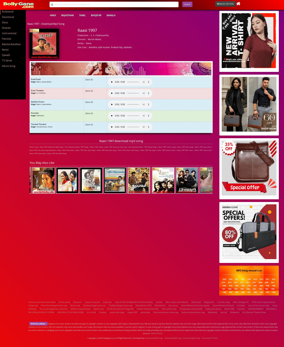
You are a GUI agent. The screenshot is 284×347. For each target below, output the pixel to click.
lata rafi (224, 312)
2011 (248, 282)
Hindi (53, 15)
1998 (273, 286)
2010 (254, 282)
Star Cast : (83, 47)
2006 (224, 286)
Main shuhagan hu (241, 302)
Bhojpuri (96, 15)
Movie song (75, 305)
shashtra (241, 309)
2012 (242, 282)
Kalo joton (78, 302)
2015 (223, 282)
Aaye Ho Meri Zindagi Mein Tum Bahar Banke (134, 302)
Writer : (81, 43)
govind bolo (145, 312)
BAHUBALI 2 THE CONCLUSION (71, 312)
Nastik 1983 (229, 309)
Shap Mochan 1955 (143, 305)
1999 (267, 286)
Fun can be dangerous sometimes (54, 309)
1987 (230, 292)
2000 (261, 286)
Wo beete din (160, 305)
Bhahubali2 (212, 312)
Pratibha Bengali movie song (120, 305)
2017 (267, 279)
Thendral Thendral (38, 124)
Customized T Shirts (209, 338)
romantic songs (223, 302)
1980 (273, 292)
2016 (273, 279)
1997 (223, 289)
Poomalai (35, 113)
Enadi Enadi (36, 79)
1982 (261, 292)
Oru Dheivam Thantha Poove (254, 312)
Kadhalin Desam (37, 101)
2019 (255, 279)
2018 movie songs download (263, 302)
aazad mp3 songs (117, 312)
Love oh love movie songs (258, 305)
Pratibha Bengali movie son (94, 305)
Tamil (82, 15)
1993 (248, 289)
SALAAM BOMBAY (255, 309)
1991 (260, 289)
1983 (255, 292)
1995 (236, 289)
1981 (267, 292)
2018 (261, 279)
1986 (236, 292)
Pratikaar (103, 312)
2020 (249, 279)
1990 (266, 289)
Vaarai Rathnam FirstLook (223, 305)
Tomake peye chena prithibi (191, 309)
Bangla (111, 15)
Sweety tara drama (213, 309)
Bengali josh (209, 302)
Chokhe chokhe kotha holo (148, 309)
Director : (82, 39)
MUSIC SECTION (226, 4)
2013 (236, 282)
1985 (243, 292)
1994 (242, 289)
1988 (224, 292)
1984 (249, 292)
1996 (229, 289)
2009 (260, 282)
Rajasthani (67, 15)
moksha (159, 302)
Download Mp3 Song (154, 338)
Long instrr (107, 302)
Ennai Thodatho (37, 90)
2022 (236, 279)
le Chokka (241, 305)
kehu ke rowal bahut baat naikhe (42, 302)
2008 (266, 282)
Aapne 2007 (133, 312)
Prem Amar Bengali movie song (54, 305)
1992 (254, 289)
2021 (243, 279)
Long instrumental (92, 302)
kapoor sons (99, 309)
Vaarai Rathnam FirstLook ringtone (195, 305)
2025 (224, 279)
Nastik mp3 (196, 302)
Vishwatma (234, 312)
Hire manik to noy (169, 309)
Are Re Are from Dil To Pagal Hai (120, 309)
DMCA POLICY (157, 333)
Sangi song (33, 305)
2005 (230, 286)
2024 (230, 279)
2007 (272, 282)
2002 (249, 286)
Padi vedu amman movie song (166, 312)
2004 (236, 286)
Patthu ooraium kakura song (193, 312)
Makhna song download (80, 309)
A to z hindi (91, 312)
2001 (255, 286)
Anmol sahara (64, 302)
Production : (83, 35)
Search (187, 4)
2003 (243, 286)
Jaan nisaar (173, 305)
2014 (229, 282)
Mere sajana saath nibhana (177, 302)
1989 (272, 289)
